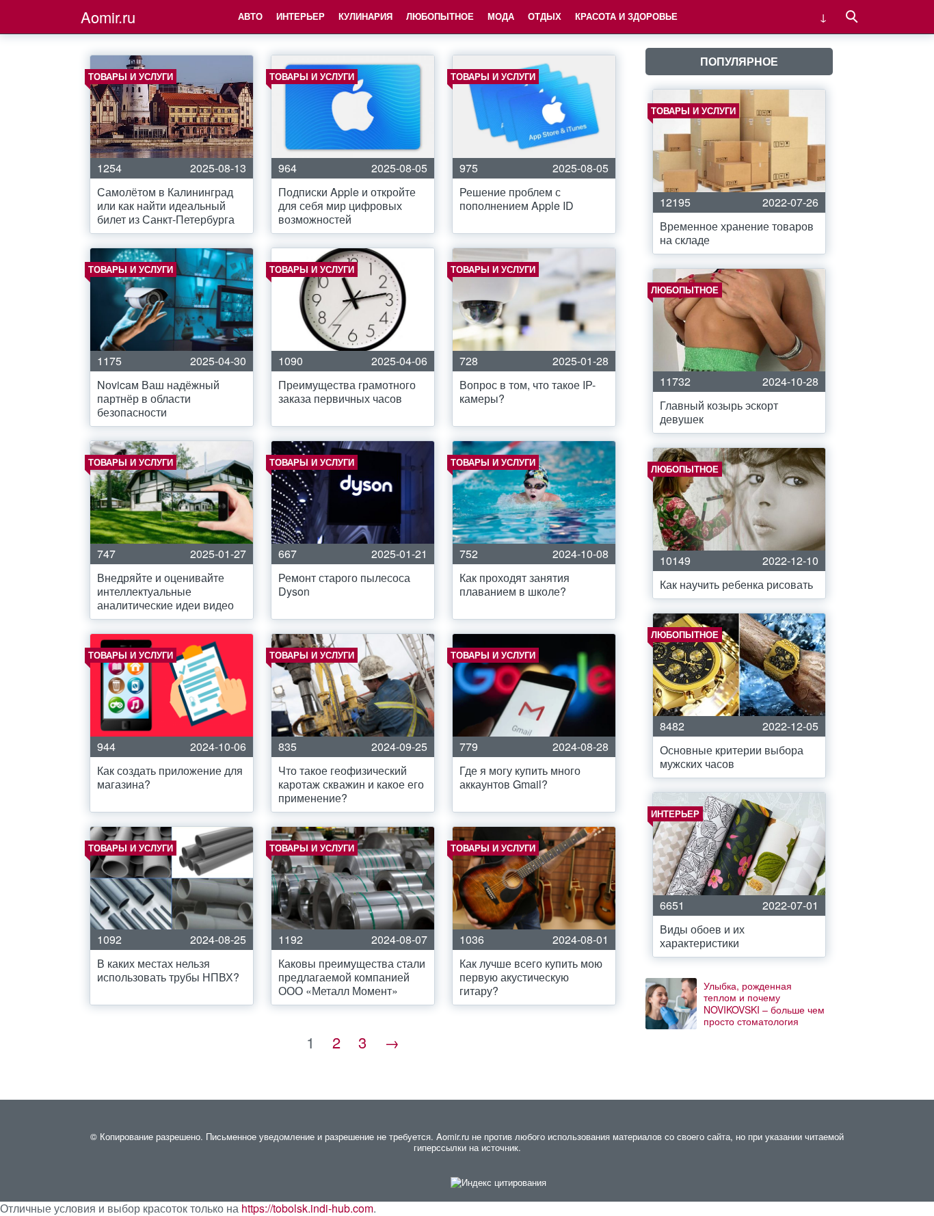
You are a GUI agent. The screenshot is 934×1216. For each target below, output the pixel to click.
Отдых (544, 16)
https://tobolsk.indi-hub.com (307, 1208)
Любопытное (440, 16)
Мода (501, 16)
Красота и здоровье (626, 16)
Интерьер (300, 16)
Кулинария (365, 16)
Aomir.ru (108, 16)
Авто (250, 16)
